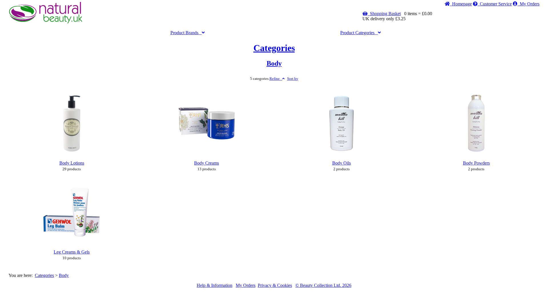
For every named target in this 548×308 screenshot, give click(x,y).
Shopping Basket (384, 13)
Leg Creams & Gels (72, 252)
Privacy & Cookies (275, 285)
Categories (359, 32)
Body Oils (341, 163)
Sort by (292, 79)
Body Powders (476, 163)
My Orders (528, 3)
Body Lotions (71, 163)
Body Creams (206, 163)
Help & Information (214, 285)
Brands (186, 32)
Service (496, 3)
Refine (275, 79)
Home (461, 3)
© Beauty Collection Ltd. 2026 (323, 285)
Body (274, 63)
